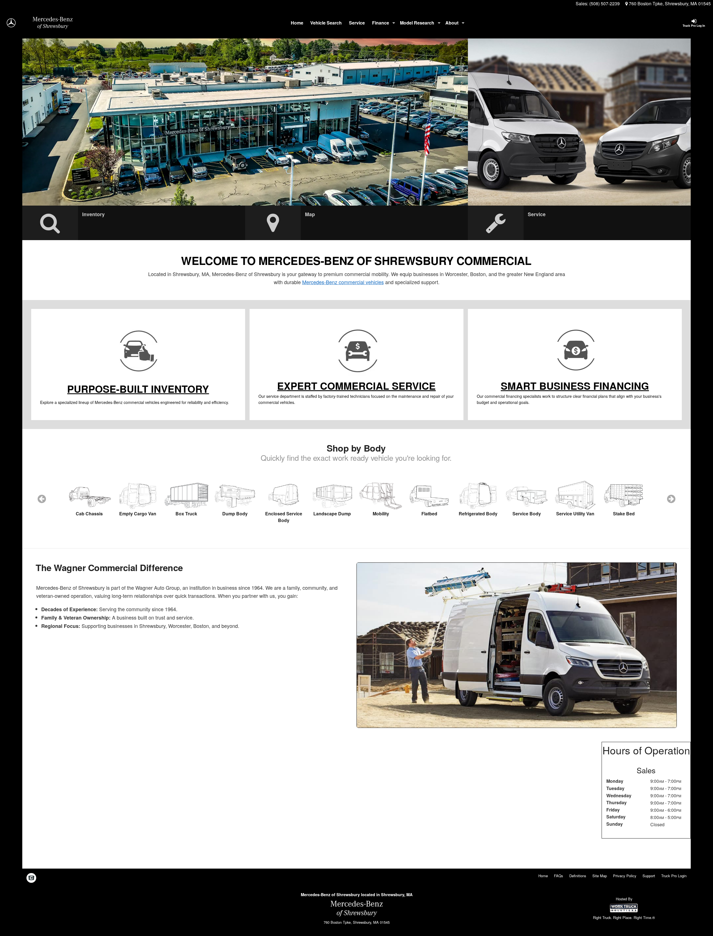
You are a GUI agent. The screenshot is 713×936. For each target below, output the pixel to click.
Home (297, 23)
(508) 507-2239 (604, 3)
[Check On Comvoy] (31, 878)
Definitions (577, 875)
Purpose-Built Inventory (138, 388)
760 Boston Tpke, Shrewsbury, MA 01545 (669, 3)
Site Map (599, 875)
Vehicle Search (326, 23)
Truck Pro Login (674, 875)
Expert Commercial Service (356, 385)
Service (357, 23)
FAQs (558, 875)
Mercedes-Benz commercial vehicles (343, 282)
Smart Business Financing (575, 385)
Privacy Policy (624, 875)
